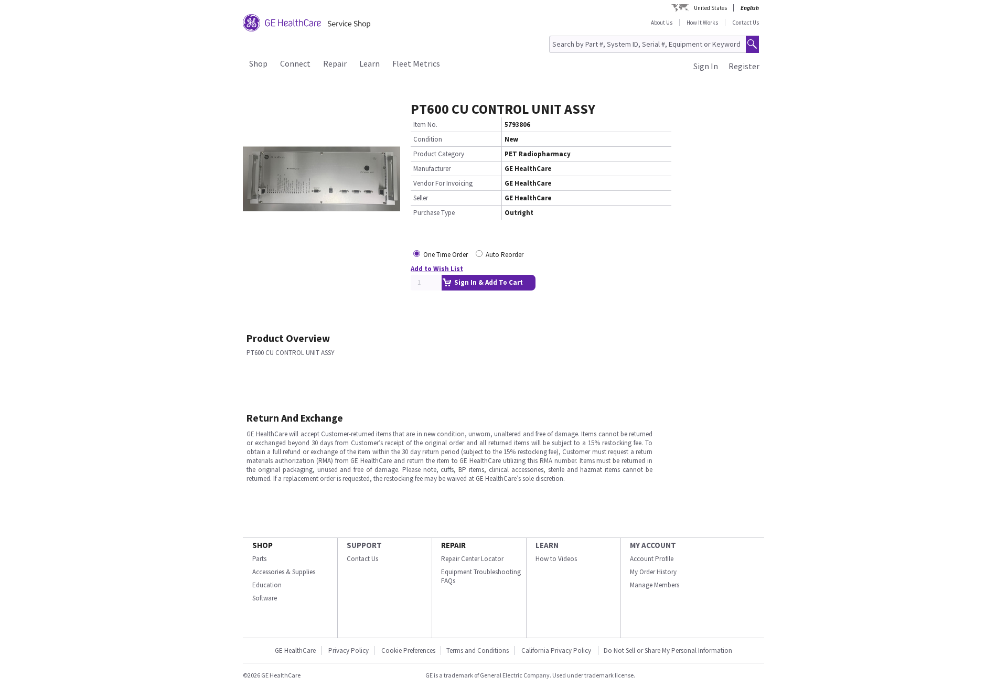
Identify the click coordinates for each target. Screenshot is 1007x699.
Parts (259, 558)
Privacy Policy (348, 650)
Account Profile (651, 558)
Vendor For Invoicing (443, 183)
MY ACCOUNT (653, 545)
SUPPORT (364, 545)
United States (710, 8)
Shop (258, 63)
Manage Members (654, 584)
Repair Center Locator (472, 558)
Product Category (438, 153)
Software (264, 598)
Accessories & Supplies (283, 571)
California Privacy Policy (557, 650)
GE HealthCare (295, 650)
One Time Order (445, 254)
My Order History (653, 571)
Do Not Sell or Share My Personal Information (668, 650)
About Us (661, 22)
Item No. (425, 124)
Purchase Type (434, 212)
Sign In (705, 66)
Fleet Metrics (416, 63)
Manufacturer (432, 168)
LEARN (547, 545)
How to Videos (556, 558)
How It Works (702, 22)
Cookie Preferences (408, 650)
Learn (369, 63)
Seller (420, 197)
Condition (427, 139)
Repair (335, 63)
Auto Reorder (504, 254)
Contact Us (745, 22)
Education (267, 584)
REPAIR (453, 545)
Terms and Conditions (477, 650)
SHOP (262, 545)
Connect (295, 63)
